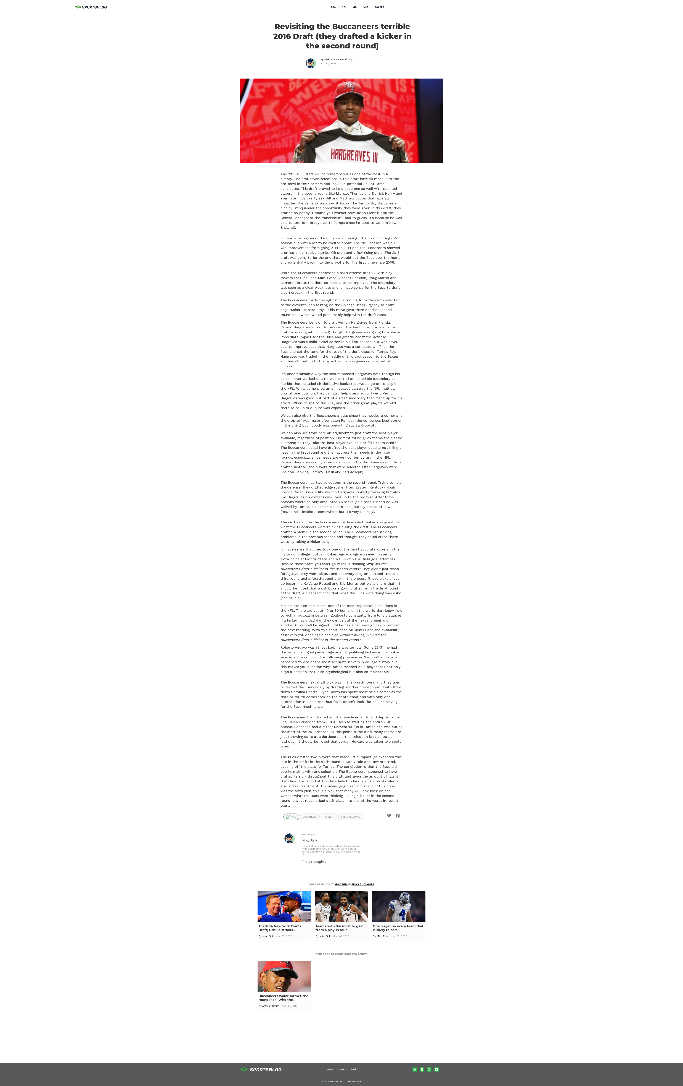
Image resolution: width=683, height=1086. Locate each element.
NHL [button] (355, 7)
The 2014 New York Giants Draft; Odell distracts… (279, 928)
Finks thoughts (347, 59)
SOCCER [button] (379, 7)
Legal (353, 1069)
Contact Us (342, 1069)
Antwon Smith (270, 1005)
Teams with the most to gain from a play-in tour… (339, 928)
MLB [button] (365, 7)
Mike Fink (329, 59)
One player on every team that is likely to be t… (398, 928)
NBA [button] (333, 7)
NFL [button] (344, 7)
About (330, 1069)
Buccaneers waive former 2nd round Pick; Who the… (283, 998)
